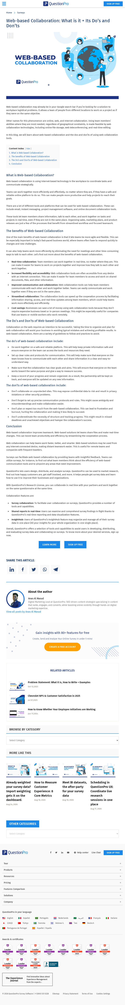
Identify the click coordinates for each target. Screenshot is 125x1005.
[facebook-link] (50, 852)
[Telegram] (55, 569)
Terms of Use (87, 994)
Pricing (7, 882)
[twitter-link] (56, 852)
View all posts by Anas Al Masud (23, 611)
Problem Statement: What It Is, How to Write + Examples (59, 682)
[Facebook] (22, 569)
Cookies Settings (103, 994)
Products (8, 870)
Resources (9, 876)
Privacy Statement (70, 994)
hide (28, 149)
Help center (83, 852)
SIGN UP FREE (113, 4)
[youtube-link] (68, 852)
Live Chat (96, 852)
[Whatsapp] (44, 569)
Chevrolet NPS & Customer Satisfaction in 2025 (54, 695)
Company (8, 902)
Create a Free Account (62, 646)
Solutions (8, 895)
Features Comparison (14, 889)
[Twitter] (33, 569)
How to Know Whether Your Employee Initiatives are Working (61, 709)
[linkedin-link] (62, 852)
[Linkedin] (11, 569)
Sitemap (55, 994)
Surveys (21, 12)
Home (9, 12)
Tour (6, 863)
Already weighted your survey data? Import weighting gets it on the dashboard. (18, 791)
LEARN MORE (49, 544)
